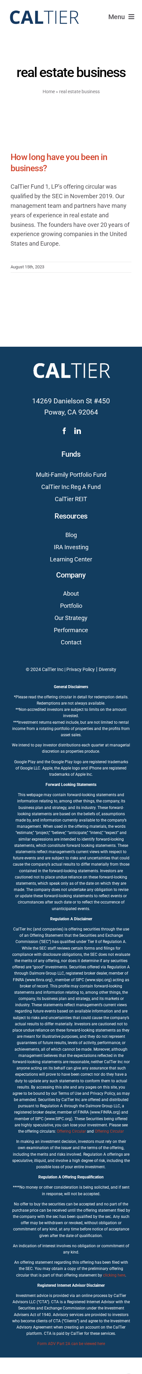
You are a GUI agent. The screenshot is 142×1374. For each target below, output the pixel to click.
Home (49, 91)
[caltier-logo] (44, 7)
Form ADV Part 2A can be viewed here (71, 1343)
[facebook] (64, 431)
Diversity (107, 669)
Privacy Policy (80, 669)
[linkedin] (77, 431)
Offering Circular (71, 1131)
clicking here (114, 1275)
